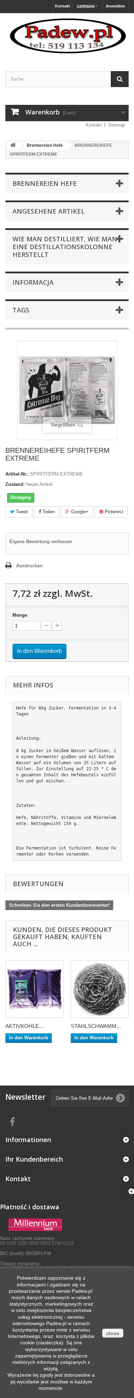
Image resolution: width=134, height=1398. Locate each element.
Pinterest (113, 511)
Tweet (21, 511)
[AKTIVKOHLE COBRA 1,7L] (34, 989)
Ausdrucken (29, 565)
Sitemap (116, 125)
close (112, 1333)
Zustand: (15, 484)
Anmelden (115, 6)
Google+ (79, 511)
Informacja (33, 282)
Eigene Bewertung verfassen (40, 541)
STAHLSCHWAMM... (96, 1026)
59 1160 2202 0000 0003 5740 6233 (36, 1241)
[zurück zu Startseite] (13, 145)
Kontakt (62, 6)
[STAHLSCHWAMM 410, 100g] (100, 989)
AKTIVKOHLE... (24, 1026)
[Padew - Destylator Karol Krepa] (67, 35)
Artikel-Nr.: (17, 474)
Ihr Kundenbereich (34, 1159)
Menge (20, 615)
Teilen (48, 511)
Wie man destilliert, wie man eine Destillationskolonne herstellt (65, 247)
